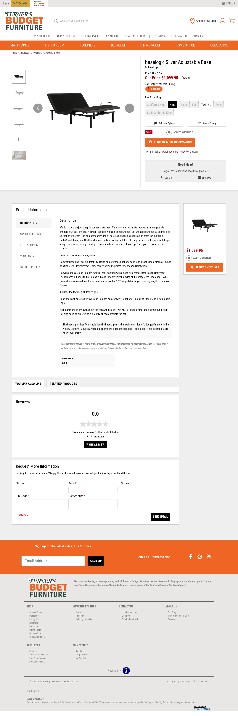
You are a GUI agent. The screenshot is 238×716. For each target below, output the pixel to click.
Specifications (30, 234)
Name (21, 483)
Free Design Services (39, 654)
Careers (199, 36)
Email (72, 483)
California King (156, 105)
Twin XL (206, 105)
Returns (78, 612)
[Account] (222, 20)
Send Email (160, 516)
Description (28, 223)
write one (99, 436)
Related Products (63, 384)
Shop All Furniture (37, 637)
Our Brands (33, 691)
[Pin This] (148, 133)
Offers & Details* (199, 681)
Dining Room (150, 45)
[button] (202, 21)
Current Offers (65, 36)
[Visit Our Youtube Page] (209, 557)
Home (14, 52)
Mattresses (19, 45)
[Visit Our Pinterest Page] (200, 557)
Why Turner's (42, 36)
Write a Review (95, 444)
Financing (112, 36)
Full (194, 105)
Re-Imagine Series (83, 619)
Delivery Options (167, 123)
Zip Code (22, 496)
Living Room (54, 45)
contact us (160, 328)
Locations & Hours (135, 36)
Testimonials (160, 36)
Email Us (206, 177)
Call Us (155, 88)
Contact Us (181, 36)
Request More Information (173, 142)
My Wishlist (80, 658)
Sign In (78, 651)
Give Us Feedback (130, 619)
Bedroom (118, 45)
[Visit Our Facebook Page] (191, 557)
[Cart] (232, 20)
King (172, 105)
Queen (184, 105)
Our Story (172, 612)
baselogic (153, 67)
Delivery (33, 651)
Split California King (159, 113)
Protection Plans (36, 661)
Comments (76, 496)
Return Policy (30, 267)
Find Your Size (30, 245)
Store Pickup (209, 123)
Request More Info (207, 267)
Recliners (87, 45)
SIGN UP (96, 560)
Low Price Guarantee (38, 658)
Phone (126, 483)
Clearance (219, 45)
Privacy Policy (173, 681)
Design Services (90, 36)
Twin (219, 105)
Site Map (185, 681)
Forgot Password (83, 654)
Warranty (27, 256)
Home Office (185, 45)
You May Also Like (28, 384)
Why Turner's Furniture (178, 616)
